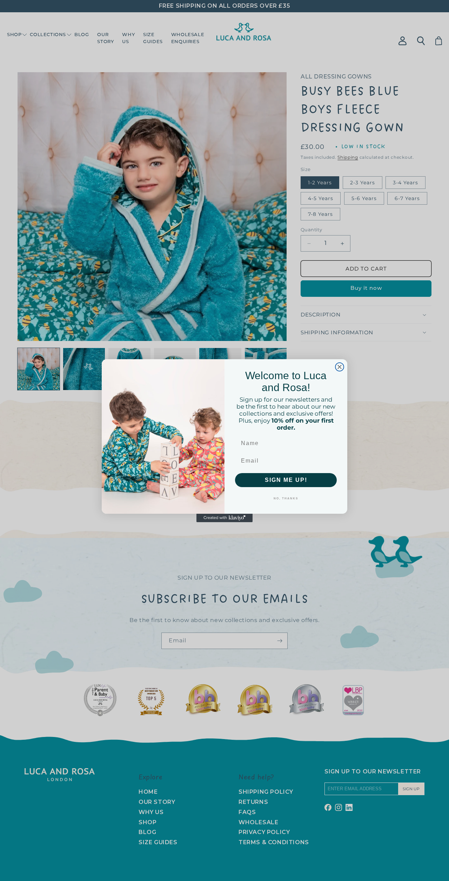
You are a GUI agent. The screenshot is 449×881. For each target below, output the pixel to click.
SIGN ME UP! (286, 480)
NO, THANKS (286, 498)
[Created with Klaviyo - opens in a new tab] (224, 518)
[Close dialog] (339, 367)
